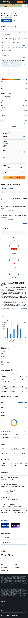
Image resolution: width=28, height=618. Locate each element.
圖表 (6, 39)
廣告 (16, 564)
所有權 (9, 42)
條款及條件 (3, 601)
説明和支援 (17, 567)
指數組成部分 (19, 42)
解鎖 (14, 391)
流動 (2, 564)
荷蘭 (26, 407)
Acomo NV (16, 463)
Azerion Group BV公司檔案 (9, 397)
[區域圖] (4, 45)
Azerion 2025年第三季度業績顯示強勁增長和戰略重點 (14, 199)
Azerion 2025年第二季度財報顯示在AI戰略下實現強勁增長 (14, 207)
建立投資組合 (4, 567)
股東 (2, 412)
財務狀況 (17, 39)
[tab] (8, 233)
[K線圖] (2, 45)
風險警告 (2, 610)
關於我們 (17, 562)
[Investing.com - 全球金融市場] (8, 2)
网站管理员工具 (4, 570)
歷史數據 (13, 42)
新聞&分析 (11, 39)
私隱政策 (2, 605)
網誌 (2, 562)
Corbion (3, 463)
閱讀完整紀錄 (24, 308)
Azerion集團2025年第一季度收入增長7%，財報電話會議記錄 (13, 216)
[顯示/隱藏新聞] (9, 45)
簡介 (5, 42)
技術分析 (4, 228)
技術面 (23, 39)
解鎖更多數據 (23, 79)
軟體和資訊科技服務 (22, 402)
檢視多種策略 (7, 34)
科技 (26, 405)
